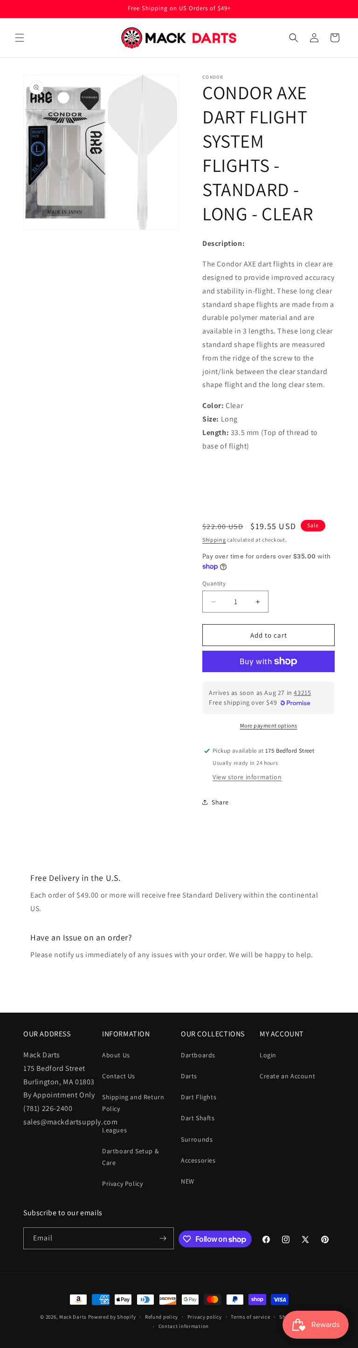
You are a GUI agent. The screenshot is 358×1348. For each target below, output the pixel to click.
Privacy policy (204, 1317)
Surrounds (197, 1139)
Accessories (198, 1160)
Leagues (114, 1130)
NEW (187, 1181)
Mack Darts (73, 1317)
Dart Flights (198, 1097)
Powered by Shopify (112, 1317)
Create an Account (287, 1076)
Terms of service (250, 1317)
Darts (189, 1076)
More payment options (268, 725)
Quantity (214, 583)
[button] (19, 37)
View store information (247, 777)
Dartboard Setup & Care (130, 1157)
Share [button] (220, 802)
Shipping (214, 539)
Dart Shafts (198, 1118)
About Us (116, 1055)
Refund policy (161, 1317)
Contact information (183, 1326)
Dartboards (198, 1055)
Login (268, 1055)
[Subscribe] (163, 1238)
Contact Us (118, 1076)
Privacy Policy (122, 1183)
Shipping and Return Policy (133, 1103)
